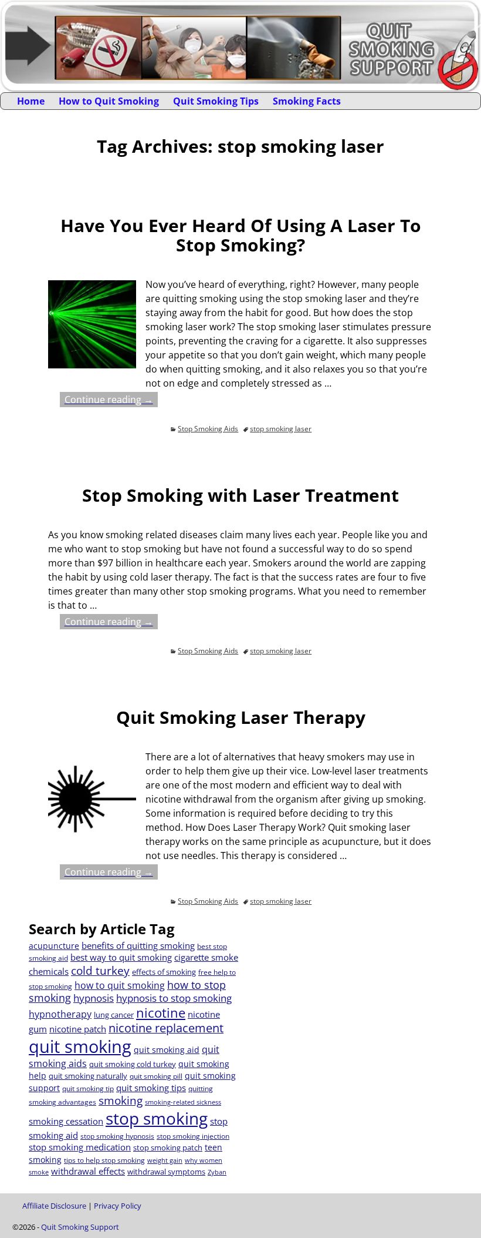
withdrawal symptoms (166, 1171)
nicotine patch (77, 1029)
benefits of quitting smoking (138, 945)
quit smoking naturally (88, 1076)
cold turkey (100, 970)
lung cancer (114, 1014)
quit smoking (80, 1046)
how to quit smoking (119, 985)
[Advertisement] (347, 1002)
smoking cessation (66, 1121)
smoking (121, 1100)
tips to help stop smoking (104, 1160)
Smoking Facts (307, 101)
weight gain (164, 1160)
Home (31, 101)
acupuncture (54, 945)
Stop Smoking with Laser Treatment (240, 495)
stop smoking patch (167, 1147)
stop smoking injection (193, 1136)
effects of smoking (164, 972)
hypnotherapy (60, 1014)
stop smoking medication (80, 1147)
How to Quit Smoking (109, 101)
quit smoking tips (151, 1087)
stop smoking (157, 1118)
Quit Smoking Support (80, 1227)
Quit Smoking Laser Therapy (240, 717)
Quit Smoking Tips (216, 101)
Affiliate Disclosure (54, 1205)
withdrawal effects (88, 1171)
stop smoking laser (280, 429)
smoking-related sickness (183, 1102)
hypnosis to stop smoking (174, 998)
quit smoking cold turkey (132, 1064)
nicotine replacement (166, 1028)
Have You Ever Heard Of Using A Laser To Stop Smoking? (240, 235)
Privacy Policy (117, 1205)
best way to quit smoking (121, 957)
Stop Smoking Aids (208, 429)
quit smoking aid (166, 1049)
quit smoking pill (156, 1076)
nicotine (160, 1012)
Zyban (217, 1172)
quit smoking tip (88, 1088)
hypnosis (93, 998)
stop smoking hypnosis (117, 1136)
